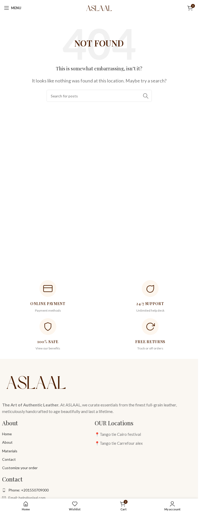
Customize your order (20, 467)
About (7, 442)
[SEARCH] (146, 96)
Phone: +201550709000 (28, 490)
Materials (9, 451)
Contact (9, 459)
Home (7, 434)
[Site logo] (99, 7)
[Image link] (36, 381)
